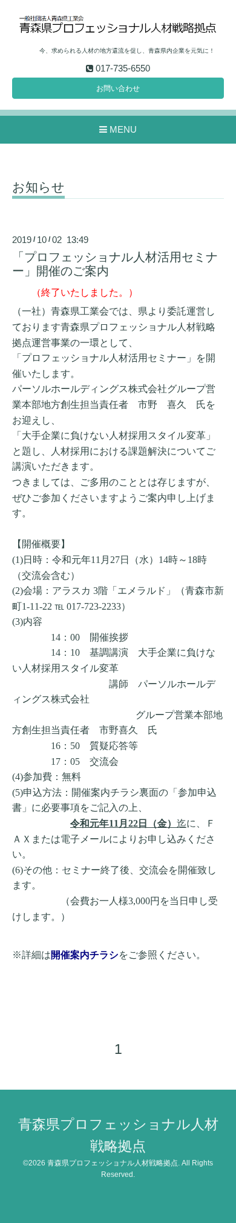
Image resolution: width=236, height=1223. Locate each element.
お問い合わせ (118, 88)
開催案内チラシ (85, 955)
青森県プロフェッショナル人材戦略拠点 (112, 1163)
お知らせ (38, 187)
